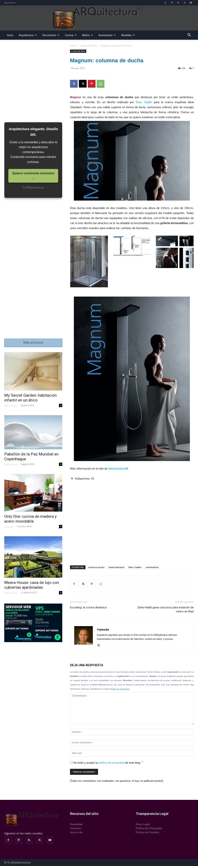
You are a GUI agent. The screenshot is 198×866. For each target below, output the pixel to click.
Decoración (49, 35)
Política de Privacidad (119, 689)
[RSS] (178, 2)
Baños (86, 35)
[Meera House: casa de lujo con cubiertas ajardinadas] (33, 557)
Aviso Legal (143, 824)
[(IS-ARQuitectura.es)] (99, 18)
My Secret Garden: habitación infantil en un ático (30, 397)
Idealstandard (116, 468)
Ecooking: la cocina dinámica (88, 607)
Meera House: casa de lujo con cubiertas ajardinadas (31, 585)
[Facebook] (165, 2)
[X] (184, 2)
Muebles (126, 35)
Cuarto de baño (88, 45)
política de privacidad (111, 762)
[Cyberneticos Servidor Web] (33, 623)
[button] (189, 35)
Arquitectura (26, 35)
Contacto (75, 828)
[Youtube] (191, 2)
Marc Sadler (144, 102)
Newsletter (10, 2)
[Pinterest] (172, 2)
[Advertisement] (132, 519)
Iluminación (106, 35)
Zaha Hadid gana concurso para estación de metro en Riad (165, 609)
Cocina (69, 35)
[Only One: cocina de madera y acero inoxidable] (33, 493)
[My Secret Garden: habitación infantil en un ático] (33, 371)
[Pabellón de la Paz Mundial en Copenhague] (33, 432)
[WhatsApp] (100, 84)
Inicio (10, 35)
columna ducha (96, 567)
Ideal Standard (116, 567)
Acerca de (76, 832)
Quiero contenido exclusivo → (33, 175)
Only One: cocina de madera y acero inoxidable (30, 519)
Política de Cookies (147, 832)
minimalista (152, 567)
